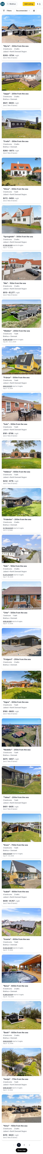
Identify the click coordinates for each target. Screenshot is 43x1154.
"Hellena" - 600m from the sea (16, 472)
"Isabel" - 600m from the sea (16, 891)
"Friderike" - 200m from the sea (17, 519)
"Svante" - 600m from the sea (16, 939)
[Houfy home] (2, 4)
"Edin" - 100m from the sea (15, 566)
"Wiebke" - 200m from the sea (16, 331)
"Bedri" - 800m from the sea (15, 1032)
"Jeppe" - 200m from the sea (15, 94)
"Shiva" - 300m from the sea (15, 189)
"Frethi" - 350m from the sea (15, 141)
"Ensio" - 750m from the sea (15, 845)
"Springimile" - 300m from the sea (18, 236)
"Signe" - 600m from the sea (15, 702)
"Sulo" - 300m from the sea (15, 424)
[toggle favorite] (39, 17)
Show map (22, 1150)
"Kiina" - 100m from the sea (15, 1126)
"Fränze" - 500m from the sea (16, 377)
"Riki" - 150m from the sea (14, 283)
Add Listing (28, 4)
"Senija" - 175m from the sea (15, 1079)
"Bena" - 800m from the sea (15, 986)
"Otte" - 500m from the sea (15, 613)
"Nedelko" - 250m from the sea (16, 750)
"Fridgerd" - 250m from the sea (17, 659)
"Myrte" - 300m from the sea (15, 46)
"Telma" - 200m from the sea (16, 797)
